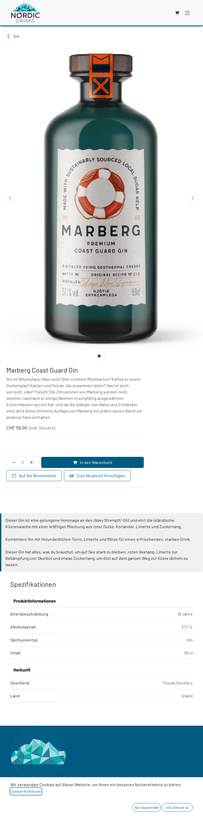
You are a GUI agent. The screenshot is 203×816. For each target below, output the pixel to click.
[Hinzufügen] (33, 462)
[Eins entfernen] (12, 462)
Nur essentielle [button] (147, 807)
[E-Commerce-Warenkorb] (177, 12)
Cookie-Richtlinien (26, 791)
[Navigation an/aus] (187, 12)
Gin (16, 36)
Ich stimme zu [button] (177, 807)
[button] (10, 198)
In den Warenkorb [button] (95, 462)
